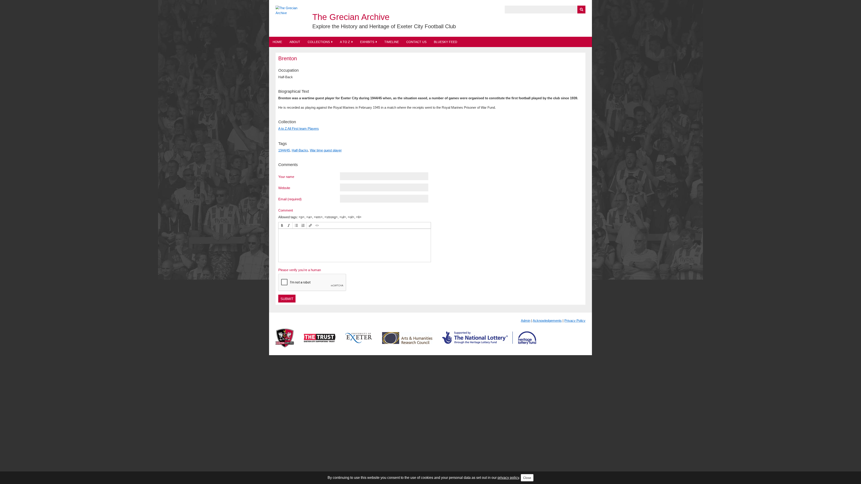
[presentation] (282, 225)
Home (277, 42)
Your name (286, 176)
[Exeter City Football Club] (285, 342)
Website (284, 188)
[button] (282, 225)
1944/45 (284, 150)
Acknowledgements (547, 320)
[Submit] (581, 9)
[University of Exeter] (358, 342)
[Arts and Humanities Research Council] (407, 342)
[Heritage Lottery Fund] (489, 342)
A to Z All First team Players (298, 128)
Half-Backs (300, 150)
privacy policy (508, 478)
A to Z (345, 42)
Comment (285, 210)
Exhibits (367, 42)
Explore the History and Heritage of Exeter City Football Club (384, 26)
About (294, 42)
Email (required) (290, 199)
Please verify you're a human (299, 270)
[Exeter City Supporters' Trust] (319, 342)
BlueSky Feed (445, 42)
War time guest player (326, 150)
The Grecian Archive (350, 17)
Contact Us (416, 42)
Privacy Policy (574, 320)
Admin (525, 320)
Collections (319, 42)
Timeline (391, 42)
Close (527, 478)
